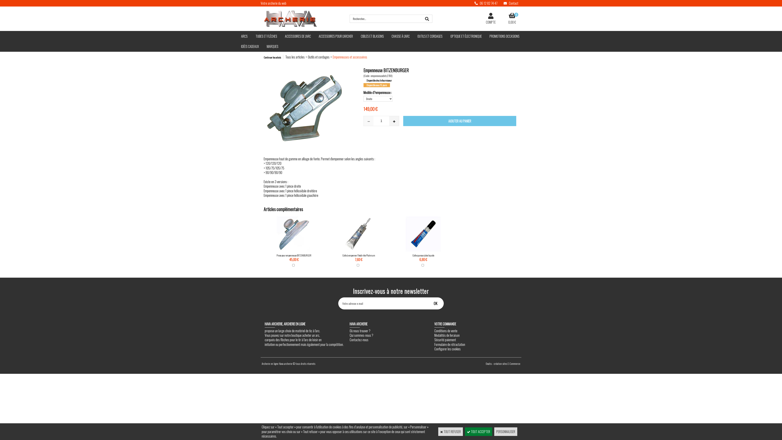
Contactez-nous (359, 339)
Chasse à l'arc (401, 36)
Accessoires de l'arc (298, 36)
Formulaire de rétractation (449, 344)
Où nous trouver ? (360, 330)
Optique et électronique (466, 36)
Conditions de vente (445, 330)
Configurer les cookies (447, 348)
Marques (272, 46)
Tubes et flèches (266, 36)
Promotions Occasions (505, 36)
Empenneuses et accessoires (350, 57)
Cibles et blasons (372, 36)
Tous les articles (295, 57)
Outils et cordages (430, 36)
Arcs (244, 36)
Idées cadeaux (250, 46)
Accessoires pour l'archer (336, 36)
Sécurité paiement (445, 339)
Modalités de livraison (447, 335)
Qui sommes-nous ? (361, 335)
